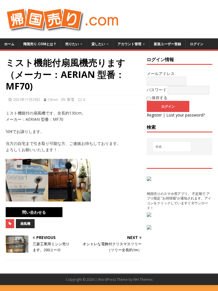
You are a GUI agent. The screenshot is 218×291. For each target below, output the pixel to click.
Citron (53, 99)
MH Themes (142, 279)
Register (154, 115)
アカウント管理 (129, 43)
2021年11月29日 (26, 99)
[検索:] (171, 146)
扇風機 (25, 223)
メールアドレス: (76, 210)
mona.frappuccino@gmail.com (34, 212)
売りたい (72, 43)
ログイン (197, 43)
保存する (158, 97)
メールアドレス (161, 73)
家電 (70, 99)
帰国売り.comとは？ (39, 43)
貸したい (98, 43)
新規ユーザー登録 (167, 43)
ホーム (9, 43)
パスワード (157, 89)
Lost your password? (185, 115)
